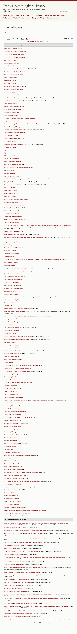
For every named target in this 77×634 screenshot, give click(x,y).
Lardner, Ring (7, 141)
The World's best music (17, 548)
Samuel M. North (22, 551)
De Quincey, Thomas (9, 530)
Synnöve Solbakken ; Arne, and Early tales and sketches (29, 297)
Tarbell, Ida (7, 557)
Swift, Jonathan (8, 394)
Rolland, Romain (8, 420)
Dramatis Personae (18, 288)
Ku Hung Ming (7, 513)
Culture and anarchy (18, 89)
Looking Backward (17, 300)
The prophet (14, 202)
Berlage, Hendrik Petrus (10, 308)
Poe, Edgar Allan (8, 437)
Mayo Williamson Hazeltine (32, 533)
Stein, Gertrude (8, 391)
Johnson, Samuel (8, 158)
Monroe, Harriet (8, 490)
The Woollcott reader (20, 348)
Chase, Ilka (6, 271)
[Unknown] (15, 63)
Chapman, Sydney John (10, 276)
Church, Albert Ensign (9, 259)
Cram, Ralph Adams (9, 253)
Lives (10, 458)
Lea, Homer (7, 138)
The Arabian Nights (15, 95)
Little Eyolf (13, 588)
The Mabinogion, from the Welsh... (18, 129)
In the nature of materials (23, 167)
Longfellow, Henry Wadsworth (11, 132)
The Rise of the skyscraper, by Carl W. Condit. (22, 268)
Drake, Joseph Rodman (10, 616)
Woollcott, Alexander (9, 348)
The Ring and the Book (19, 71)
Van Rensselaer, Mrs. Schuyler (11, 371)
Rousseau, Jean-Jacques (10, 429)
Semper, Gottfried (8, 408)
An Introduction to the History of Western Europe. (28, 572)
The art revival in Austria (18, 182)
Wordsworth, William (9, 345)
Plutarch (6, 458)
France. (41, 533)
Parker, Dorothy (8, 466)
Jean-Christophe (17, 420)
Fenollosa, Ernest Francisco (11, 225)
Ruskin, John (7, 426)
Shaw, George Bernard (9, 403)
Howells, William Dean (9, 161)
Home (5, 16)
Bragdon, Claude (8, 74)
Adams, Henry (7, 103)
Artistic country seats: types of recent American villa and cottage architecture (35, 400)
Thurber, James (8, 374)
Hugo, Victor (7, 150)
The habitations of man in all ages (30, 365)
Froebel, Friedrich (8, 222)
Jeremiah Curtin (21, 561)
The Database (39, 16)
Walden (17, 377)
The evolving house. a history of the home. (25, 311)
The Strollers (27, 603)
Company (24, 598)
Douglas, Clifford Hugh (9, 242)
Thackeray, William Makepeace (12, 554)
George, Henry (7, 216)
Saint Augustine (8, 319)
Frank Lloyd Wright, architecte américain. (22, 316)
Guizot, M (6, 610)
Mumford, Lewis (8, 469)
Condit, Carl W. (7, 268)
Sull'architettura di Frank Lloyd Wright (24, 417)
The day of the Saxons (15, 516)
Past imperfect (13, 271)
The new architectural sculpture (24, 100)
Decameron (17, 294)
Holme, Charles (8, 182)
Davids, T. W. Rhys (8, 567)
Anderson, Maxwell (9, 330)
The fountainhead (13, 440)
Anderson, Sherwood (9, 327)
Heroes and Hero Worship (19, 57)
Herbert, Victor (8, 548)
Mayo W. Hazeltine (28, 610)
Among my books (20, 585)
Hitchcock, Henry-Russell (10, 167)
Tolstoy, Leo (7, 385)
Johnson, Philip (8, 336)
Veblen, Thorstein (8, 368)
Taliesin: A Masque (16, 164)
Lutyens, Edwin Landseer (10, 510)
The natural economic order (17, 205)
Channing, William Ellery (10, 279)
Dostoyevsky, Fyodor (9, 245)
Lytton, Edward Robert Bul (11, 579)
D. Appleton (17, 598)
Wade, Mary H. (7, 527)
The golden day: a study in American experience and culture (27, 472)
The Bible (12, 305)
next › (40, 622)
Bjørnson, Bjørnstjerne (10, 297)
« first (10, 619)
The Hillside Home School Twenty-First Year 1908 (30, 542)
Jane (17, 542)
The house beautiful (23, 219)
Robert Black (19, 533)
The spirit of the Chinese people (19, 513)
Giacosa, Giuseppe (8, 213)
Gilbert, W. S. (7, 196)
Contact (55, 18)
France (35, 610)
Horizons (17, 86)
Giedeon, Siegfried (8, 199)
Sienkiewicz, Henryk (9, 561)
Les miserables (14, 153)
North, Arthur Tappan (9, 455)
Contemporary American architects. (22, 179)
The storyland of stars (41, 538)
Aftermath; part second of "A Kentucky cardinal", (25, 98)
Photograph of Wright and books (41, 18)
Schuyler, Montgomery (9, 414)
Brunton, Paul (7, 69)
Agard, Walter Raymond (10, 100)
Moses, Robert (7, 115)
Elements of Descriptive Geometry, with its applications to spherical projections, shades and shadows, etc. (41, 259)
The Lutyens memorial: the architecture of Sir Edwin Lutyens (31, 510)
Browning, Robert (8, 71)
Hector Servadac (15, 356)
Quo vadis (27, 561)
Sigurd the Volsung (16, 109)
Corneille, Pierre (8, 256)
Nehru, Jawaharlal (8, 475)
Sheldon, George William (10, 400)
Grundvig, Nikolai (8, 193)
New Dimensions (20, 211)
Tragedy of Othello (19, 564)
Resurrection (14, 385)
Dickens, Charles (8, 247)
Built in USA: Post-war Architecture (21, 336)
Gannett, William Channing (11, 219)
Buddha (6, 66)
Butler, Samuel (8, 48)
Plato (5, 449)
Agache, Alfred (7, 333)
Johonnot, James (8, 598)
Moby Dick (15, 495)
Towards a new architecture (17, 144)
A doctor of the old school (17, 507)
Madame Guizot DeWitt (15, 610)
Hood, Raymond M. (8, 179)
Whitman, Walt (8, 353)
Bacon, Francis (7, 83)
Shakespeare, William (9, 406)
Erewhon (14, 60)
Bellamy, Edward (8, 300)
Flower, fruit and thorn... (18, 423)
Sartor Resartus (16, 282)
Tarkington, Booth (9, 380)
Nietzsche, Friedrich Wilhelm (11, 106)
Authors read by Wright (10, 18)
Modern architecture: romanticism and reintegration (30, 184)
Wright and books (13, 16)
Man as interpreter (16, 469)
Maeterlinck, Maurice (9, 582)
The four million (20, 435)
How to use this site (27, 16)
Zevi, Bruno (7, 342)
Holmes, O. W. (7, 591)
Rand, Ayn (6, 440)
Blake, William (7, 80)
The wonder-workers (16, 527)
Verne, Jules (7, 356)
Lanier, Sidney (7, 594)
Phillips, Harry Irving (9, 461)
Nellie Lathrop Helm (24, 575)
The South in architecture (18, 478)
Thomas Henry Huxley (28, 606)
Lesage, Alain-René (9, 135)
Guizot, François (8, 533)
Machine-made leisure (21, 208)
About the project (24, 18)
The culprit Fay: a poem (22, 616)
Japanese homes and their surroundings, (26, 481)
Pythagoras (7, 446)
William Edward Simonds (23, 530)
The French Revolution (18, 54)
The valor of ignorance (15, 138)
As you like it (18, 406)
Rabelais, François (8, 443)
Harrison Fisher (19, 603)
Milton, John (7, 492)
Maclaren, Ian (7, 507)
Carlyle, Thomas (8, 54)
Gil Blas (16, 135)
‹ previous (20, 619)
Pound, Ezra (7, 432)
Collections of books (59, 16)
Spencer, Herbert (8, 397)
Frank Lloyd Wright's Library (24, 6)
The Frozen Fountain (18, 74)
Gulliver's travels (16, 394)
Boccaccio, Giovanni (9, 294)
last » (49, 622)
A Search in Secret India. (17, 69)
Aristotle (6, 324)
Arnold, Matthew (8, 89)
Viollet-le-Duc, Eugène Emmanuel (12, 365)
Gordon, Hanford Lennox (10, 613)
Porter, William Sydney (9, 435)
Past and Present (17, 274)
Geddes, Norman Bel (9, 86)
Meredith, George (8, 112)
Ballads (22, 554)
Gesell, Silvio (7, 205)
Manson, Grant (8, 124)
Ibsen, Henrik (7, 588)
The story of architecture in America (23, 382)
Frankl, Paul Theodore (9, 208)
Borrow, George (8, 77)
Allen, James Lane (8, 98)
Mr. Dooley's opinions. (19, 234)
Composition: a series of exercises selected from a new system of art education (31, 237)
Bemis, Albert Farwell (9, 311)
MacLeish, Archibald (9, 127)
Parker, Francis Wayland (10, 575)
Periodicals (48, 16)
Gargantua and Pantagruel (20, 443)
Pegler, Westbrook (9, 452)
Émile (18, 429)
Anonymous (7, 95)
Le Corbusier (7, 144)
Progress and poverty (17, 216)
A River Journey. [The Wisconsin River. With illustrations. (43, 575)
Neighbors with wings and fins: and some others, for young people (43, 598)
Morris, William (8, 109)
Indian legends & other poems (24, 613)
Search (7, 33)
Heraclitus (6, 173)
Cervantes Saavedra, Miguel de (11, 51)
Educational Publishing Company (27, 538)
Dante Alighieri (8, 262)
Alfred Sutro (20, 582)
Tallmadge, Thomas (9, 382)
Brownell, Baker (8, 291)
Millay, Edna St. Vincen (9, 484)
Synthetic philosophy (18, 397)
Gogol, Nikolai (7, 190)
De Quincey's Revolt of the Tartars (38, 530)
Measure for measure (20, 411)
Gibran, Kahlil (7, 202)
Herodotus (6, 170)
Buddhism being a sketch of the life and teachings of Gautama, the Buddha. (31, 567)
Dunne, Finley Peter (9, 234)
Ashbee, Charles (8, 322)
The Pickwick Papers (18, 247)
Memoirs (17, 327)
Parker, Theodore (8, 464)
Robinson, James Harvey (10, 572)
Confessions (15, 319)
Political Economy (20, 276)
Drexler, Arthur (7, 339)
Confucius (6, 265)
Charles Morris (16, 606)
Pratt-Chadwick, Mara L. (10, 538)
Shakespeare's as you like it (33, 551)
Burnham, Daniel (8, 63)
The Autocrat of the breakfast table (19, 591)
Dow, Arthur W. (7, 237)
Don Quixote (23, 51)
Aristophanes (7, 92)
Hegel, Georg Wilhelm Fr (10, 176)
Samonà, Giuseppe (8, 417)
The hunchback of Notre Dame (18, 150)
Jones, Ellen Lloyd (8, 542)
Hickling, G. (7, 187)
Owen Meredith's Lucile (23, 579)
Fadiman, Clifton (8, 231)
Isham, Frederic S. (8, 603)
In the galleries (17, 490)
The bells (15, 437)
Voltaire (6, 362)
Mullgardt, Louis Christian (10, 487)
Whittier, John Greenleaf (10, 359)
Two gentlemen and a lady (21, 351)
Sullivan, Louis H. (8, 388)
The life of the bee (28, 582)
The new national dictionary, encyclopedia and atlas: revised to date (50, 606)
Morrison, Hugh (8, 118)
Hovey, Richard (7, 164)
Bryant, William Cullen (9, 285)
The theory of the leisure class (21, 368)
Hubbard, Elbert (8, 156)
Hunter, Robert (8, 606)
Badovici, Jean (7, 316)
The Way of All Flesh (17, 48)
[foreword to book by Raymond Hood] (25, 455)
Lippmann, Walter (8, 504)
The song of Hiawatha (25, 545)
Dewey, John (7, 250)
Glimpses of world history (20, 475)
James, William (8, 147)
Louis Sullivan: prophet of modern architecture (23, 118)
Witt (14, 533)
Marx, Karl (6, 121)
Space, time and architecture (21, 199)
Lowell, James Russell (9, 501)
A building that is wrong (24, 487)
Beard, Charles (7, 302)
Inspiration (16, 388)
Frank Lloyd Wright (22, 308)
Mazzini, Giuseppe (8, 498)
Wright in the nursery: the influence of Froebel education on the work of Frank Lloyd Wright (36, 124)
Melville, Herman (8, 495)
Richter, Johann (8, 423)
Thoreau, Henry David (9, 377)
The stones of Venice (16, 426)
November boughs (16, 353)
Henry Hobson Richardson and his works (29, 371)
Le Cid (14, 256)
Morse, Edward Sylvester (10, 481)
